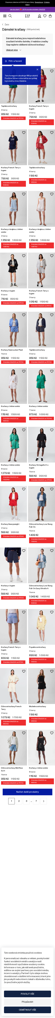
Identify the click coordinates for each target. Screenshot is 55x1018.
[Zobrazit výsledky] (10, 16)
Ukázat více (12, 50)
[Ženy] (2, 24)
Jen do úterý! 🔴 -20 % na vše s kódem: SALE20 (27, 9)
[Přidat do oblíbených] (52, 71)
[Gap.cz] (27, 16)
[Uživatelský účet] (39, 16)
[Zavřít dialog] (37, 69)
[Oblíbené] (44, 16)
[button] (43, 801)
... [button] (31, 801)
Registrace (39, 2)
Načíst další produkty (27, 792)
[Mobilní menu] (4, 16)
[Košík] (50, 16)
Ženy (7, 24)
